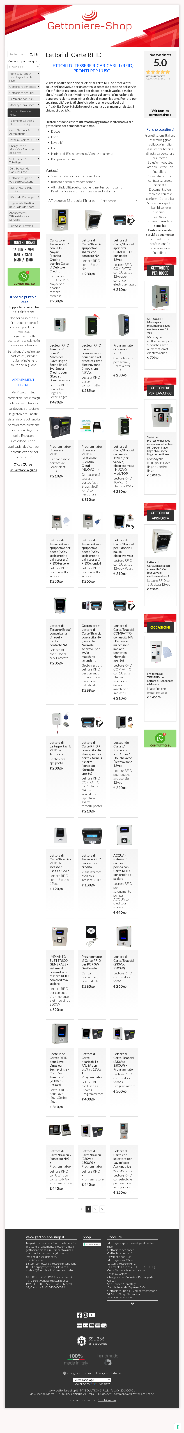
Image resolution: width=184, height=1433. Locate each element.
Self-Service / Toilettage (17, 160)
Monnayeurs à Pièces (22, 104)
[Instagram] (85, 1316)
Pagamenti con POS (21, 98)
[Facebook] (79, 1316)
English (74, 1373)
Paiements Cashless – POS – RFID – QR (22, 122)
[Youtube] (92, 1316)
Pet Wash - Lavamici (21, 225)
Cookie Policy (93, 1244)
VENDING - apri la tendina (20, 189)
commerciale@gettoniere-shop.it (134, 1393)
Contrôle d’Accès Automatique (20, 131)
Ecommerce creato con (92, 1400)
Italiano (115, 1373)
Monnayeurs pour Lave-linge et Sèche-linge (21, 77)
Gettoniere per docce (22, 86)
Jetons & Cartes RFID (23, 139)
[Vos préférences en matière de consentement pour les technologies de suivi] (177, 1426)
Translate (104, 1384)
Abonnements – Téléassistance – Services (19, 216)
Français (102, 1373)
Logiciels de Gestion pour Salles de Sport (21, 204)
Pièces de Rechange (21, 197)
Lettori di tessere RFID (20, 112)
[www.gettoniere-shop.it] (92, 26)
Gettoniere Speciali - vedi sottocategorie (21, 179)
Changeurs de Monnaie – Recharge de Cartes (21, 149)
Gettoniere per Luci (21, 92)
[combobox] (118, 200)
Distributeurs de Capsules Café (19, 170)
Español (87, 1373)
